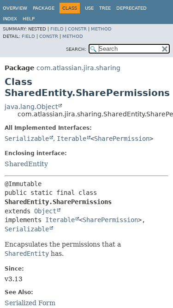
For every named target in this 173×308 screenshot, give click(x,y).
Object (45, 211)
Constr (77, 28)
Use (89, 8)
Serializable (27, 138)
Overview (15, 8)
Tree (105, 8)
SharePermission (121, 138)
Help (29, 18)
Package (43, 8)
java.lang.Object (31, 106)
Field (57, 28)
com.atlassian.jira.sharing (78, 68)
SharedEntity (26, 164)
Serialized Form (30, 303)
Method (101, 28)
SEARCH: (76, 49)
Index (10, 18)
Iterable (71, 138)
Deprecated (131, 8)
